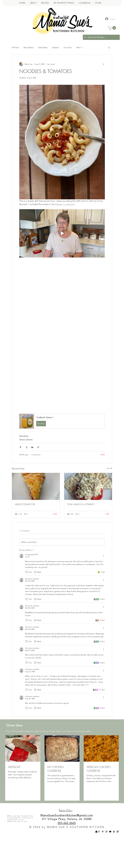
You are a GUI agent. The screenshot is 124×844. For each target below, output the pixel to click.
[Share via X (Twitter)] (26, 454)
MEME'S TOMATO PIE (25, 510)
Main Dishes (28, 47)
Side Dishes (42, 47)
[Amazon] (114, 838)
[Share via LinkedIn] (32, 454)
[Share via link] (38, 454)
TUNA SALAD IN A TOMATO (80, 510)
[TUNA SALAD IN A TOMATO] (88, 492)
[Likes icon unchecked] (26, 578)
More (79, 47)
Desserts (55, 47)
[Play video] (62, 233)
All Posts (15, 47)
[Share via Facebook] (20, 454)
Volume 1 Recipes (26, 446)
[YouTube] (110, 838)
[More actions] (103, 64)
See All (109, 475)
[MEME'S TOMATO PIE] (36, 492)
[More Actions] (103, 562)
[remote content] (62, 340)
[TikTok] (117, 838)
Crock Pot (68, 47)
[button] (112, 28)
